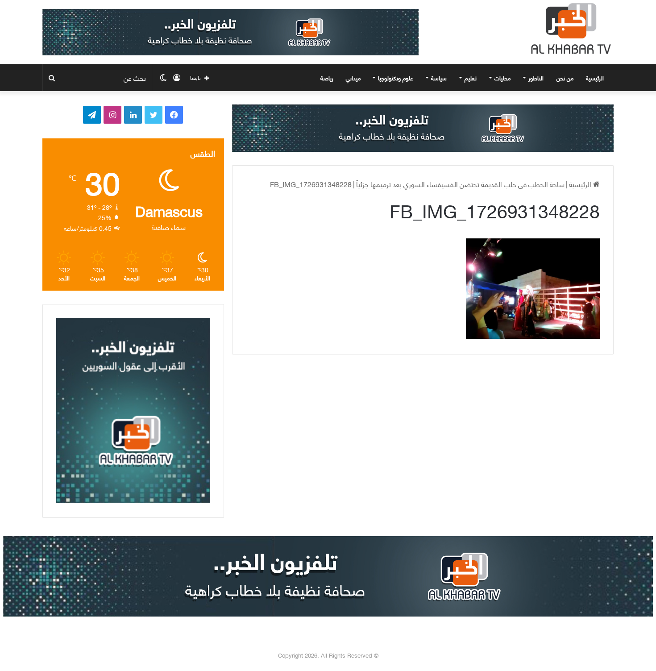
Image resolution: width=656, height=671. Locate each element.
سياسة (439, 77)
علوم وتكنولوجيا (395, 77)
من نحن (564, 77)
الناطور (536, 77)
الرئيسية (596, 77)
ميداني (353, 77)
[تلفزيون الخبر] (569, 28)
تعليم (471, 77)
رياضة (326, 77)
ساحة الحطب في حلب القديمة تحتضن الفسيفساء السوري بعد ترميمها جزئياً (460, 183)
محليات (502, 77)
